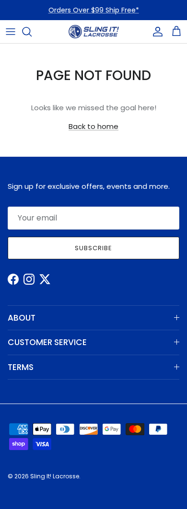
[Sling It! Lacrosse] (94, 31)
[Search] (31, 31)
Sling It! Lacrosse (54, 476)
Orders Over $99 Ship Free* (93, 10)
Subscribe (93, 248)
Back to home (93, 126)
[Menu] (10, 31)
